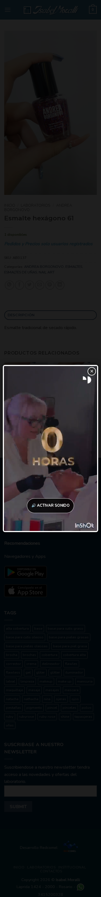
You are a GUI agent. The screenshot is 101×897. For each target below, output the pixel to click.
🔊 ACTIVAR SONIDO (50, 505)
